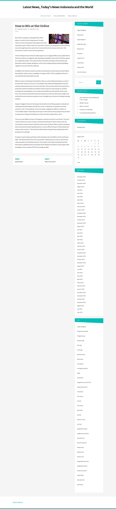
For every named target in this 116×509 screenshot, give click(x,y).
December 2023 (81, 213)
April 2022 (80, 279)
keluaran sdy (80, 49)
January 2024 (80, 210)
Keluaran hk (80, 35)
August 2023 (80, 226)
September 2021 (81, 302)
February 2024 (81, 206)
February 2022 (81, 286)
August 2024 (80, 186)
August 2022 (80, 266)
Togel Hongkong (81, 30)
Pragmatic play (81, 336)
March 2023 (80, 243)
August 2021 (80, 305)
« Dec (78, 162)
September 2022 (81, 262)
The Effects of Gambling (86, 109)
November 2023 (81, 216)
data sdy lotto (81, 480)
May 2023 (80, 236)
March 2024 (80, 203)
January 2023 (80, 249)
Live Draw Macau (81, 72)
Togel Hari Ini (72, 16)
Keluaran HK (80, 67)
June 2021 (80, 312)
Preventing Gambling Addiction (88, 113)
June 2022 (80, 272)
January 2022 (80, 289)
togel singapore (81, 39)
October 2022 (81, 259)
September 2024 (81, 183)
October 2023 (81, 219)
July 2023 (79, 229)
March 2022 (80, 282)
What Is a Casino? (84, 106)
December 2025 (81, 176)
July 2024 (79, 190)
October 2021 (81, 299)
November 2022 (81, 256)
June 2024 (80, 193)
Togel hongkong (17, 502)
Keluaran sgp (80, 340)
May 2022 (80, 276)
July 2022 (79, 269)
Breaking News (45, 16)
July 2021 (79, 309)
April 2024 (80, 200)
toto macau (80, 396)
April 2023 (80, 239)
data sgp (79, 345)
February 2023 (81, 246)
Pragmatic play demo (82, 331)
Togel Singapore (59, 16)
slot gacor (80, 53)
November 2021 (81, 295)
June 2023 (80, 233)
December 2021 (81, 292)
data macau (80, 484)
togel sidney (80, 475)
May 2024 (80, 196)
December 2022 (81, 253)
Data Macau (80, 62)
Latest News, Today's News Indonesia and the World (58, 7)
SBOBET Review (84, 103)
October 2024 (81, 180)
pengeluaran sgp (81, 44)
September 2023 (81, 223)
